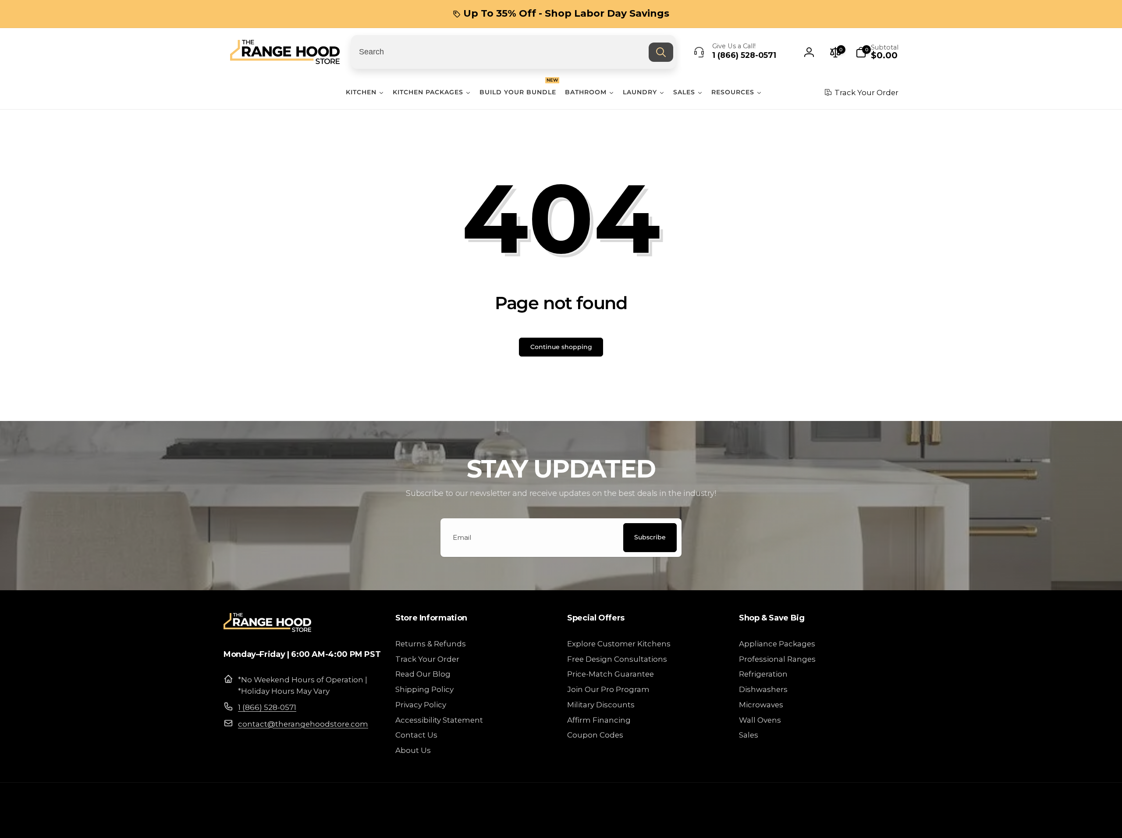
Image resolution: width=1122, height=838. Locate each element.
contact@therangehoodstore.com (303, 724)
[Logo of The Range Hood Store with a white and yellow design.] (267, 629)
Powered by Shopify (871, 822)
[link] (561, 13)
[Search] (661, 52)
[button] (877, 52)
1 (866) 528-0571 (267, 707)
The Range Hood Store (815, 822)
